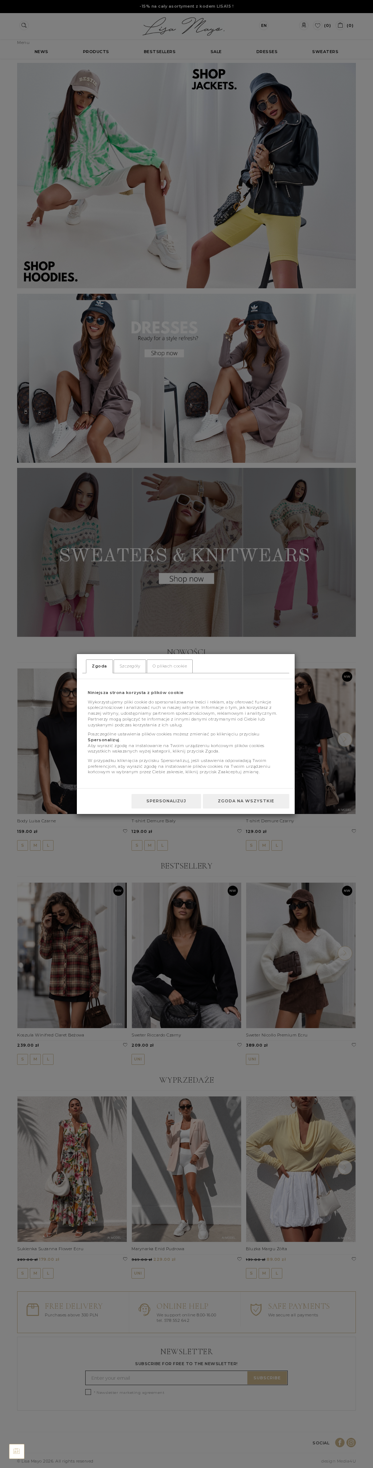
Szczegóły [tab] (130, 666)
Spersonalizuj (166, 800)
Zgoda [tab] (99, 666)
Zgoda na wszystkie (246, 800)
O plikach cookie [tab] (170, 666)
